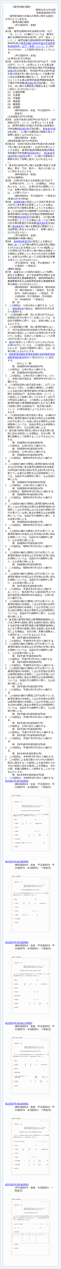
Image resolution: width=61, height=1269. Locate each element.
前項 (11, 342)
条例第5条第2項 (22, 241)
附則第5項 (17, 308)
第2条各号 (49, 153)
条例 (16, 271)
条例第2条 (19, 201)
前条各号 (47, 128)
